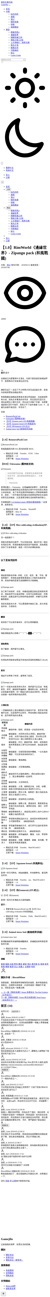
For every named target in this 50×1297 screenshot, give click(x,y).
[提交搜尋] (25, 59)
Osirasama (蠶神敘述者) (15, 419)
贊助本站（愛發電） (14, 1260)
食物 (42, 964)
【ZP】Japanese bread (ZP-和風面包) (21, 424)
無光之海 (14, 45)
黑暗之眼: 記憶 (17, 40)
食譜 (12, 967)
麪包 (16, 964)
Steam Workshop (22, 459)
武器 (12, 964)
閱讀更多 (5, 1070)
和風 (3, 967)
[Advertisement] (25, 1209)
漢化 (29, 964)
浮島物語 (14, 50)
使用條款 (10, 1273)
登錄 (7, 1181)
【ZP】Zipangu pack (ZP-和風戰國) (20, 421)
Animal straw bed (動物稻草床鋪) (19, 429)
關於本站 (10, 1255)
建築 (25, 964)
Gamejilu (4, 5)
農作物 (34, 964)
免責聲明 (10, 1270)
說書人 (21, 967)
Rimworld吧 (11, 1286)
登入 (8, 175)
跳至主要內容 (7, 2)
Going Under (16, 55)
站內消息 (14, 14)
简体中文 (10, 170)
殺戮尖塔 (14, 48)
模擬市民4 (15, 32)
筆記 (13, 19)
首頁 (8, 9)
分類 (8, 11)
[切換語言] (2, 163)
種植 (7, 967)
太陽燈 (28, 967)
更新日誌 (10, 1257)
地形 (33, 967)
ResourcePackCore (13, 416)
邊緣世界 (14, 35)
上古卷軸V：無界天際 (20, 42)
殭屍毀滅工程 (16, 37)
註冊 (8, 177)
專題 (8, 30)
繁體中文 (10, 168)
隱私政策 (10, 1275)
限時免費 (14, 22)
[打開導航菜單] (9, 5)
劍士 (13, 53)
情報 (13, 24)
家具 (47, 964)
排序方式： (6, 1011)
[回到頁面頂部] (3, 1294)
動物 (3, 964)
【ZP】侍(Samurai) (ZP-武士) (18, 426)
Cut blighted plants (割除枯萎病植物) (26, 502)
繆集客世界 (11, 1289)
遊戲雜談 (14, 27)
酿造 (20, 964)
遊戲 (13, 17)
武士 (16, 967)
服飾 (7, 964)
